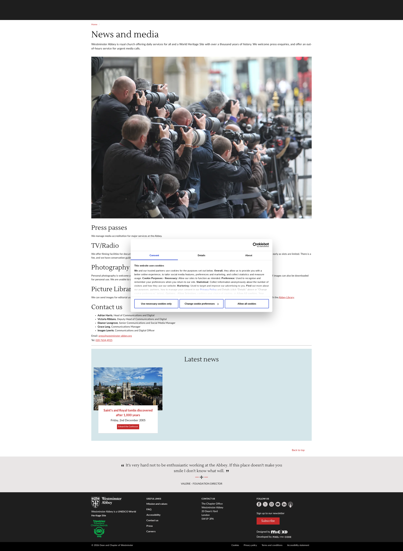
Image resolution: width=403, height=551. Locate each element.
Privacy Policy (208, 289)
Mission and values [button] (156, 503)
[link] (279, 532)
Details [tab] (201, 255)
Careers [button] (151, 531)
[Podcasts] (290, 505)
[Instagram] (271, 504)
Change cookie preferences (200, 303)
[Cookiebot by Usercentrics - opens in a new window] (255, 245)
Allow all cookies (247, 303)
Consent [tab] (154, 255)
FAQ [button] (148, 509)
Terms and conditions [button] (272, 545)
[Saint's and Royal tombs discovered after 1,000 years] (128, 388)
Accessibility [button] (153, 514)
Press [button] (149, 525)
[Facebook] (259, 504)
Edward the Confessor (128, 427)
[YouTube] (277, 504)
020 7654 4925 (104, 340)
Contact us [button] (152, 520)
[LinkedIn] (284, 504)
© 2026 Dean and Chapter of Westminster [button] (112, 545)
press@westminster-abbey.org (115, 336)
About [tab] (248, 255)
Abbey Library (286, 297)
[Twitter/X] (265, 504)
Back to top (298, 450)
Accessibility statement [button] (298, 545)
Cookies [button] (235, 545)
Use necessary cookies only (156, 303)
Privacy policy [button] (250, 545)
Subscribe (268, 520)
